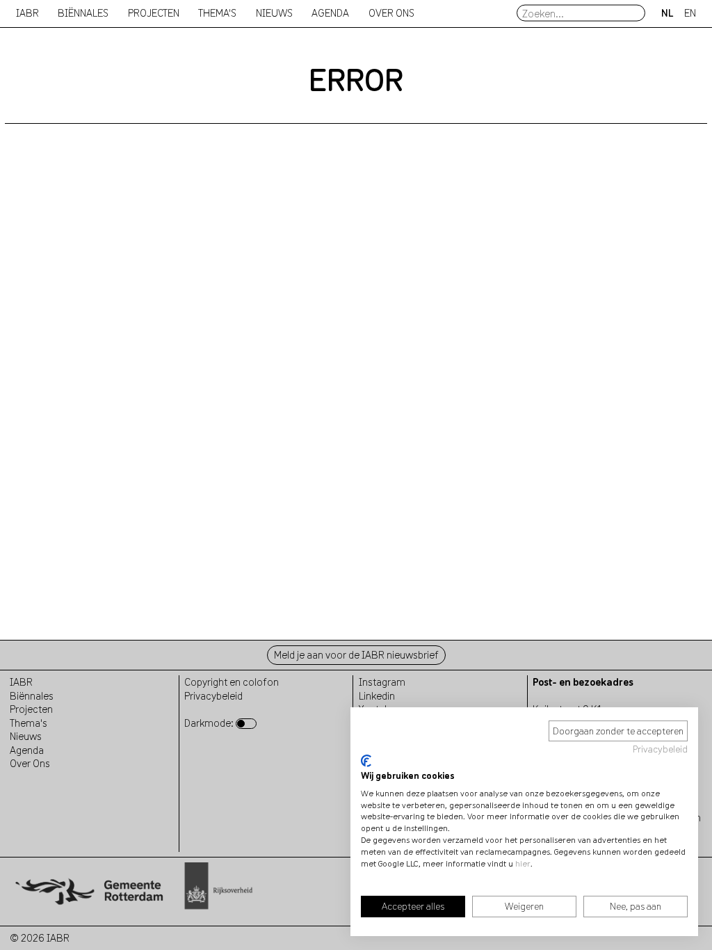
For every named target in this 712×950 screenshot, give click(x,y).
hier (523, 863)
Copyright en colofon (231, 682)
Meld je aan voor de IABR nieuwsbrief (356, 654)
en (690, 13)
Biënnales (83, 13)
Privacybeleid (660, 749)
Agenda (330, 13)
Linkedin (377, 696)
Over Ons (30, 763)
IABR (27, 13)
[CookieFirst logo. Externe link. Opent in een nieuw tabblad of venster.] (366, 761)
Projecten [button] (153, 13)
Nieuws (274, 13)
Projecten (31, 709)
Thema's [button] (217, 13)
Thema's (28, 723)
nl (667, 13)
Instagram (382, 682)
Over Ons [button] (391, 13)
